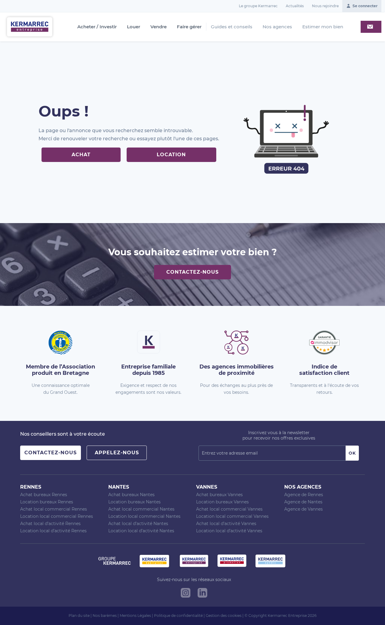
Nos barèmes (105, 615)
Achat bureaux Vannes (219, 494)
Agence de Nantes (303, 502)
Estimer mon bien (322, 27)
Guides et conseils (231, 27)
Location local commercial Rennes (56, 516)
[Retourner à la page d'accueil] (30, 26)
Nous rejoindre (325, 6)
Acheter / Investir (97, 27)
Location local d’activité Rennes (53, 530)
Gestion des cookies (224, 615)
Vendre (158, 27)
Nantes (118, 487)
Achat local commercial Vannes (229, 509)
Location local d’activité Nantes (141, 530)
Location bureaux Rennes (46, 502)
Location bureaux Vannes (222, 502)
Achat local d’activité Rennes (50, 523)
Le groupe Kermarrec (258, 6)
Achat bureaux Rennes (43, 494)
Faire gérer (189, 27)
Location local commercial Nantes (144, 516)
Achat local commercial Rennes (53, 509)
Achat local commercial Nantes (141, 509)
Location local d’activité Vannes (229, 530)
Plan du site (79, 615)
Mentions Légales (135, 615)
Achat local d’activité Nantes (138, 523)
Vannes (206, 487)
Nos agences (277, 27)
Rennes (30, 487)
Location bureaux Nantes (134, 502)
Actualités (295, 6)
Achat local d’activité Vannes (226, 523)
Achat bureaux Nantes (131, 494)
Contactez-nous (192, 272)
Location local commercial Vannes (232, 516)
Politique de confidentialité (178, 615)
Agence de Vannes (303, 509)
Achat (81, 154)
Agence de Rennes (303, 494)
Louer (133, 27)
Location (171, 154)
